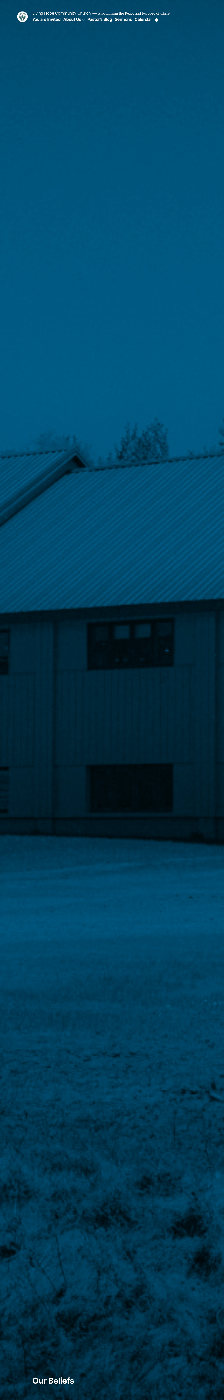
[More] (157, 20)
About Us (72, 19)
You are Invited (46, 19)
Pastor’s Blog (99, 19)
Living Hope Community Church (61, 13)
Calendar (143, 19)
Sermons (123, 19)
